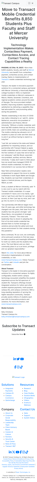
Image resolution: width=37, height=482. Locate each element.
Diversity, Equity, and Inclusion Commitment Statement (18, 464)
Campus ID (9, 393)
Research (27, 388)
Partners (8, 437)
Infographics (28, 398)
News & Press (10, 444)
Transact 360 (10, 446)
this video (10, 253)
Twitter (6, 262)
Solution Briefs (29, 395)
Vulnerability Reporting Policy (23, 461)
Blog (25, 391)
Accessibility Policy (8, 461)
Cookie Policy (7, 459)
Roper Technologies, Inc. (23, 472)
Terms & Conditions (18, 459)
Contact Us (27, 409)
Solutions (7, 384)
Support (27, 415)
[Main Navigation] (31, 3)
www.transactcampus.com (11, 304)
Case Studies (29, 393)
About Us (8, 413)
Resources (27, 384)
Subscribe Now (17, 334)
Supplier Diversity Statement (11, 466)
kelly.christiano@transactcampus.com (15, 317)
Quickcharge (10, 400)
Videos (26, 400)
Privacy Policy (29, 459)
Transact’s (5, 79)
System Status (29, 418)
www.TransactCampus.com (11, 260)
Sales (26, 413)
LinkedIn (16, 262)
